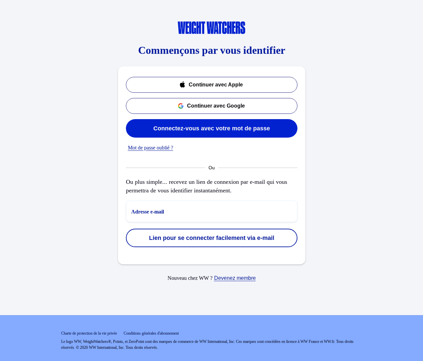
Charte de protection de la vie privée (89, 333)
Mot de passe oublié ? (150, 147)
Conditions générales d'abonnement (151, 333)
